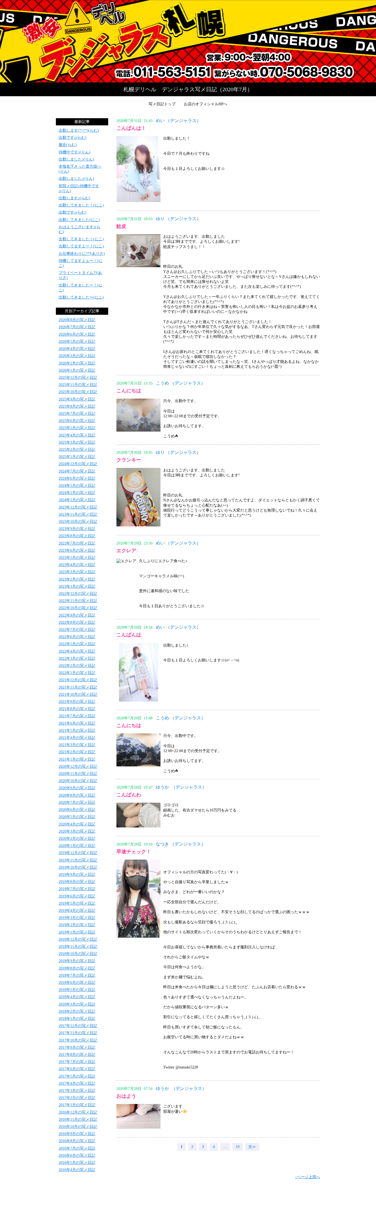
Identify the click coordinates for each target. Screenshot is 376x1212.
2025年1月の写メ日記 (77, 457)
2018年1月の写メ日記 (77, 1019)
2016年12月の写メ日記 (78, 1112)
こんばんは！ (131, 128)
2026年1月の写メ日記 (77, 370)
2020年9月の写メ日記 (77, 788)
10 (237, 1147)
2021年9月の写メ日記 (77, 702)
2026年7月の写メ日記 (77, 327)
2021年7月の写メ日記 (77, 716)
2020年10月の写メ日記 (78, 781)
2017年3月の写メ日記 (77, 1091)
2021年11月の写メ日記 (78, 687)
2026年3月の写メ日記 (77, 356)
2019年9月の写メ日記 (77, 875)
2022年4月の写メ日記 (77, 651)
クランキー (128, 460)
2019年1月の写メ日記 (77, 932)
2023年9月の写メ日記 (77, 529)
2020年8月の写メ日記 (77, 795)
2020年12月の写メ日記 (78, 766)
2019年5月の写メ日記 (77, 903)
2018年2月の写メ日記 (77, 1011)
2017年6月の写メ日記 (77, 1069)
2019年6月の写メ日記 (77, 896)
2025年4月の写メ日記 (77, 435)
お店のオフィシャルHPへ (205, 104)
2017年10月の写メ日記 (78, 1040)
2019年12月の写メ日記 (78, 853)
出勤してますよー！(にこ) (81, 246)
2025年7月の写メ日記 (77, 414)
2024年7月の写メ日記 (77, 471)
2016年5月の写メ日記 (77, 1163)
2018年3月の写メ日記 (77, 1004)
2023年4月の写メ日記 (77, 565)
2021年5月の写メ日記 (77, 730)
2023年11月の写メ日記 (78, 514)
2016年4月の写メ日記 (77, 1170)
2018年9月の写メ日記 (77, 961)
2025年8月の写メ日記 (77, 406)
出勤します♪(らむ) (74, 198)
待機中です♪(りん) (74, 152)
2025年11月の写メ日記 (78, 385)
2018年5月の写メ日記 (77, 990)
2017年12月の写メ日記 (78, 1026)
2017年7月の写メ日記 (77, 1062)
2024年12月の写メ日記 (78, 464)
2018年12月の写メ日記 (78, 939)
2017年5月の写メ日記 (77, 1076)
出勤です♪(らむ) (72, 138)
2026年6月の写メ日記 (77, 334)
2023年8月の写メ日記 (77, 536)
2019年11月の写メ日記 (78, 860)
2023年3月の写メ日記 (77, 572)
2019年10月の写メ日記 (78, 867)
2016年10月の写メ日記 (78, 1127)
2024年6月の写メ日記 (77, 478)
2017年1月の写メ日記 (77, 1105)
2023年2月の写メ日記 (77, 579)
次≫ (252, 1147)
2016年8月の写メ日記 (77, 1141)
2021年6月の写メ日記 (77, 723)
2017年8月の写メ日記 (77, 1055)
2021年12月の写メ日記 (78, 680)
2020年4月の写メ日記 (77, 824)
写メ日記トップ (162, 104)
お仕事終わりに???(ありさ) (82, 254)
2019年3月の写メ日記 (77, 918)
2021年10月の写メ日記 (78, 694)
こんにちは (128, 390)
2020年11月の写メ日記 (78, 774)
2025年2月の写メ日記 (77, 450)
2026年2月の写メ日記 (77, 363)
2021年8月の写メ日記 (77, 709)
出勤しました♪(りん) (76, 159)
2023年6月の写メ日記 (77, 550)
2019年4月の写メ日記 (77, 911)
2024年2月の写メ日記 (77, 493)
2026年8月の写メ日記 (77, 320)
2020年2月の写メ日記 (77, 838)
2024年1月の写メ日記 (77, 500)
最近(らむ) (68, 145)
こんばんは (128, 634)
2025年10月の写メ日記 (78, 392)
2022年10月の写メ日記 (78, 608)
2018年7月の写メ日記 (77, 975)
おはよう (126, 1096)
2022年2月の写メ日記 (77, 666)
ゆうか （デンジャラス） (181, 787)
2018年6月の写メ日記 (77, 983)
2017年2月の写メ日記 (77, 1098)
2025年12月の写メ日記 (78, 378)
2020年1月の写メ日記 (77, 846)
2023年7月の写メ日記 (77, 543)
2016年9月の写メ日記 (77, 1134)
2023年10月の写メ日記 (78, 522)
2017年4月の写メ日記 (77, 1083)
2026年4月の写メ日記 (77, 349)
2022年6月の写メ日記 (77, 637)
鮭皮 (121, 226)
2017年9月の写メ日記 (77, 1047)
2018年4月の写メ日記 (77, 997)
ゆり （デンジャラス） (178, 218)
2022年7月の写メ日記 (77, 630)
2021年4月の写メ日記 (77, 738)
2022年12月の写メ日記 (78, 594)
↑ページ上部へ (307, 1177)
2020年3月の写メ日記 (77, 831)
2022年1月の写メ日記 (77, 673)
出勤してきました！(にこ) (81, 205)
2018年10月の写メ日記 (78, 954)
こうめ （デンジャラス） (180, 383)
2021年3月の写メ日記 (77, 745)
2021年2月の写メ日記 (77, 752)
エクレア (126, 550)
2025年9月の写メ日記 (77, 399)
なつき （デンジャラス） (180, 844)
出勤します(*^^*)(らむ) (79, 130)
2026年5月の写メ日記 (77, 341)
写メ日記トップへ (188, 41)
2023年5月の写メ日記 (77, 558)
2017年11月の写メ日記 (78, 1033)
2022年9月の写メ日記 (77, 615)
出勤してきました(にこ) (79, 220)
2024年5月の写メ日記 (77, 486)
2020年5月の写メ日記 (77, 817)
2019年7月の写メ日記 (77, 889)
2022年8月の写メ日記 (77, 622)
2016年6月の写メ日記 (77, 1155)
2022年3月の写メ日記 (77, 658)
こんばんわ (128, 794)
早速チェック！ (133, 851)
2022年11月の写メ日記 (78, 601)
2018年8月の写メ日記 (77, 968)
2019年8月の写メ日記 (77, 882)
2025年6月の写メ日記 (77, 421)
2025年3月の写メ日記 (77, 442)
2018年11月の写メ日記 (78, 947)
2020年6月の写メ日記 (77, 810)
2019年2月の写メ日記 (77, 925)
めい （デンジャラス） (178, 120)
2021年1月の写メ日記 (77, 759)
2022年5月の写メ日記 (77, 644)
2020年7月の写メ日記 (77, 802)
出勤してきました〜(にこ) (81, 297)
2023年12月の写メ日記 (78, 507)
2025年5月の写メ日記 (77, 428)
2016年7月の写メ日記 (77, 1148)
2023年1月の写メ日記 (77, 586)
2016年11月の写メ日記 (78, 1119)
